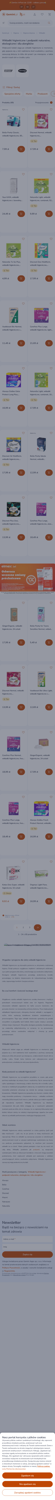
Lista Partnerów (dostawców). (14, 1469)
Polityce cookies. (43, 1466)
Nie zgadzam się (27, 1484)
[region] (27, 1466)
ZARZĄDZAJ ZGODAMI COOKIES (27, 1492)
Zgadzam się (27, 1475)
